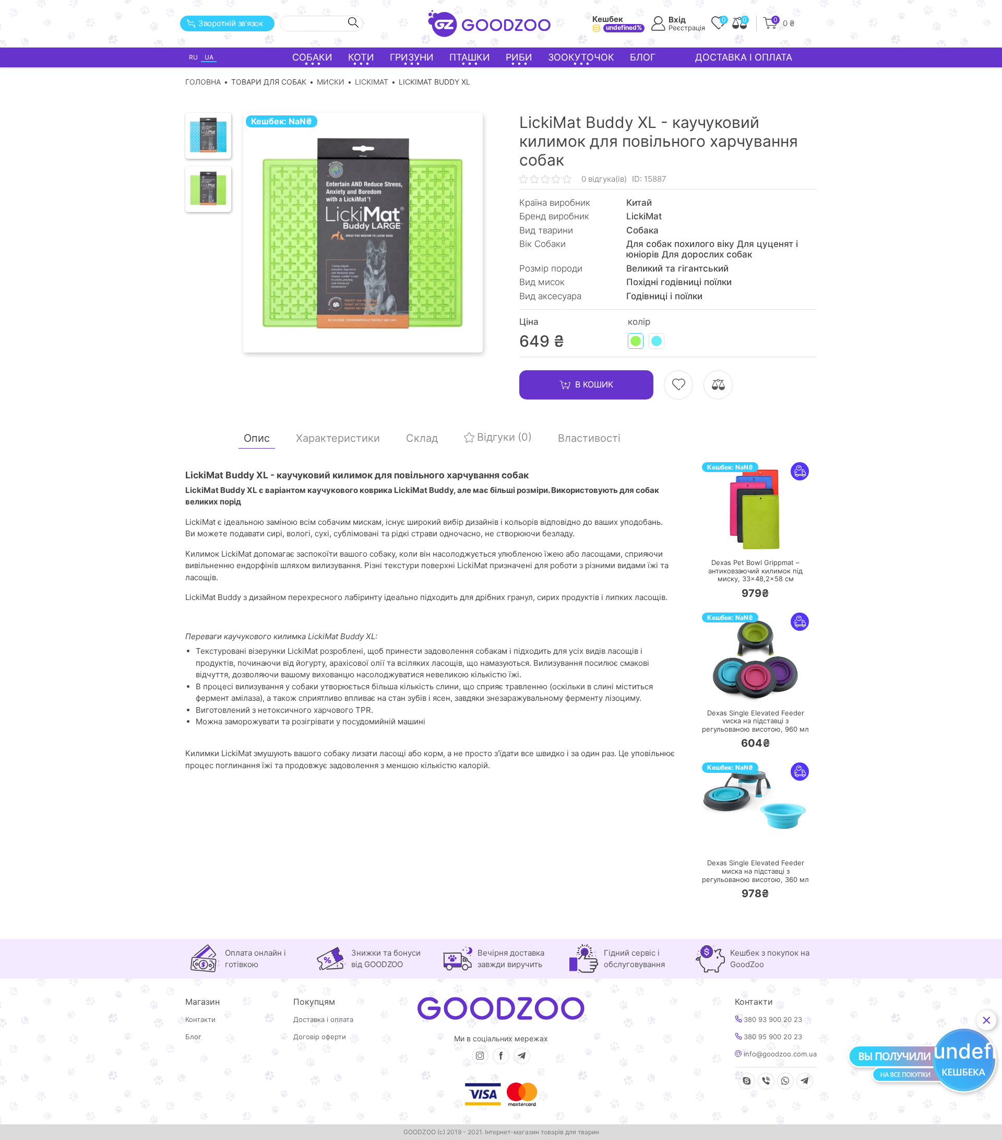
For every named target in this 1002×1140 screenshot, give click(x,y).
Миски (330, 81)
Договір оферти (319, 1037)
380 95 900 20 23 (772, 1037)
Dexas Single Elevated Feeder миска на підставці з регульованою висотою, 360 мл (755, 871)
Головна (203, 81)
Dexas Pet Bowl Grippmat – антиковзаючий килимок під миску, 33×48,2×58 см (755, 571)
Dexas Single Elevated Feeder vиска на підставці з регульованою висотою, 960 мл (755, 721)
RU (193, 57)
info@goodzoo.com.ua (779, 1054)
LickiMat (371, 81)
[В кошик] (724, 539)
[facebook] (501, 1056)
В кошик (594, 384)
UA (209, 57)
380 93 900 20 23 (772, 1020)
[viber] (766, 1081)
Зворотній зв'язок (230, 23)
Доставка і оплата (743, 57)
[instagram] (480, 1056)
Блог (642, 57)
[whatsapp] (785, 1081)
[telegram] (522, 1056)
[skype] (746, 1081)
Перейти (766, 539)
